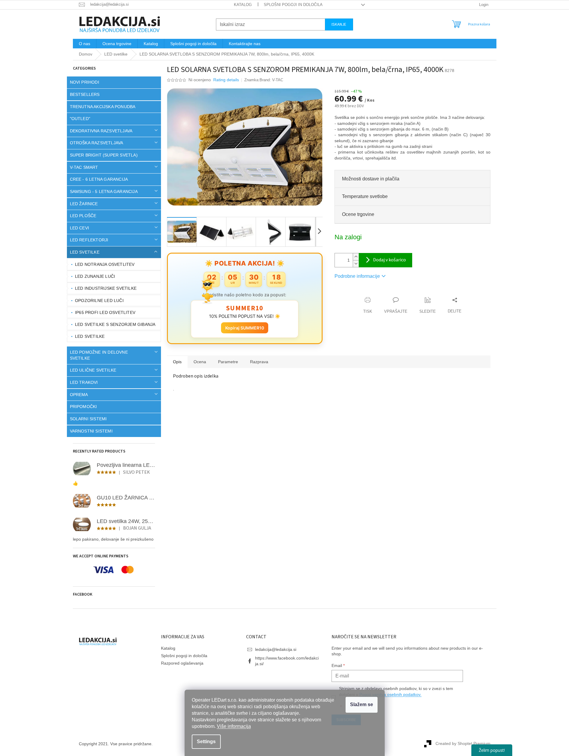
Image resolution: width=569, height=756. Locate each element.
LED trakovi (84, 382)
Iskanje (339, 24)
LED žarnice (84, 203)
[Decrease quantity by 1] (356, 263)
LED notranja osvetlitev (105, 264)
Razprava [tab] (259, 361)
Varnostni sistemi (91, 431)
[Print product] (367, 305)
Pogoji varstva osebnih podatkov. (390, 694)
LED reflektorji (89, 239)
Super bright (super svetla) (104, 155)
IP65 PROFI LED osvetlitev (105, 312)
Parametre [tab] (228, 361)
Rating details (226, 79)
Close (369, 294)
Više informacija (234, 726)
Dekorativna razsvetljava (101, 130)
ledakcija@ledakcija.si (275, 649)
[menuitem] (84, 43)
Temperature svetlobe (365, 196)
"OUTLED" (80, 118)
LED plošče (83, 215)
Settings (206, 741)
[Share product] (454, 305)
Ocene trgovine (358, 214)
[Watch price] (427, 305)
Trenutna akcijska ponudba (103, 106)
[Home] (85, 54)
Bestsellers (85, 94)
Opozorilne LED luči (99, 300)
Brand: (271, 80)
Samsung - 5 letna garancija (104, 191)
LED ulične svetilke (93, 370)
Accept (362, 705)
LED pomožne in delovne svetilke (99, 355)
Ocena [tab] (200, 361)
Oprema (79, 394)
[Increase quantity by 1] (356, 256)
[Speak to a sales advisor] (395, 305)
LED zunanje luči (95, 276)
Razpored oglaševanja (182, 663)
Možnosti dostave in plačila (370, 178)
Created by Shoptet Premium (462, 743)
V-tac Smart (84, 167)
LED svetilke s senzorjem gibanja (115, 324)
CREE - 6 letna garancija (99, 179)
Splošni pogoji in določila (293, 4)
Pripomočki (83, 406)
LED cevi (79, 228)
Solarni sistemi (88, 418)
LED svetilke (84, 252)
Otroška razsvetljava (96, 142)
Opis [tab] (177, 361)
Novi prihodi (84, 82)
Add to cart (385, 260)
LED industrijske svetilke (106, 288)
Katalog (243, 4)
